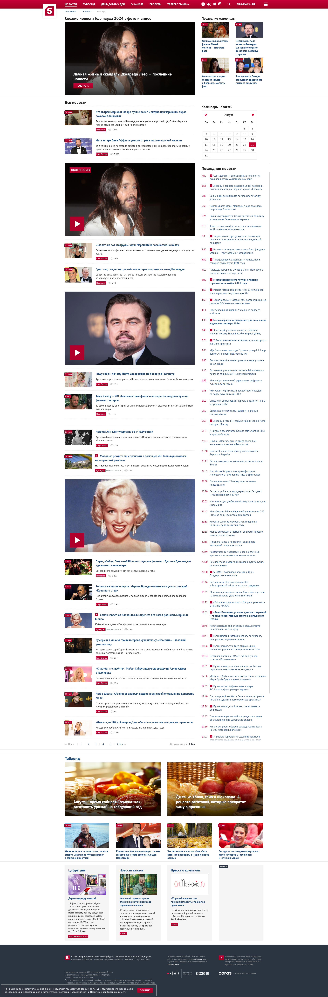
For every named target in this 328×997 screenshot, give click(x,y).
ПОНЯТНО (145, 990)
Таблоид (72, 758)
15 (244, 139)
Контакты (129, 959)
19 (221, 144)
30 (252, 150)
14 (236, 139)
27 (229, 150)
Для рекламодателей (78, 936)
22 (244, 144)
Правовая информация (81, 959)
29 (244, 150)
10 (206, 139)
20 (229, 144)
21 (236, 144)
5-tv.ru (123, 933)
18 (213, 144)
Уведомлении (173, 964)
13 (229, 139)
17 (206, 144)
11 (213, 139)
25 (213, 150)
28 (236, 150)
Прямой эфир (246, 4)
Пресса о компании (185, 870)
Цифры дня (77, 870)
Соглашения (200, 959)
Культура (100, 470)
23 (252, 144)
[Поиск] (229, 4)
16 (252, 139)
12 (221, 139)
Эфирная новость (113, 470)
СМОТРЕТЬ (83, 85)
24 (206, 150)
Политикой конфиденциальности (108, 991)
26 (221, 150)
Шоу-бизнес (101, 154)
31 (206, 155)
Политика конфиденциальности (108, 959)
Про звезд (100, 129)
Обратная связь (143, 959)
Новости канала (131, 870)
